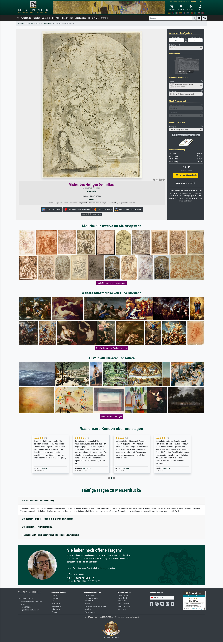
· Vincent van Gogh (123, 595)
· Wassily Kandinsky (123, 604)
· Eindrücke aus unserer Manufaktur (95, 606)
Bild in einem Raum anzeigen (129, 209)
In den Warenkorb (187, 175)
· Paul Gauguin (121, 601)
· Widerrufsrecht (56, 606)
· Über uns (54, 612)
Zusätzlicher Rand (174, 45)
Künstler (36, 18)
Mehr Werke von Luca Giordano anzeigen (111, 348)
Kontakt (104, 18)
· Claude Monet (122, 598)
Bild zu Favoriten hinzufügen (78, 209)
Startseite (21, 24)
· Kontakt (54, 595)
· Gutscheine (88, 609)
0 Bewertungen (96, 214)
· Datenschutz (55, 604)
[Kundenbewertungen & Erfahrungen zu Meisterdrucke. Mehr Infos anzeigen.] (194, 600)
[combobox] (186, 48)
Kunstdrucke (26, 18)
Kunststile (56, 18)
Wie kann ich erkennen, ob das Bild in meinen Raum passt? (47, 518)
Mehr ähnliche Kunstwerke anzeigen (111, 283)
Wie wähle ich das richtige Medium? (37, 526)
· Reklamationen (56, 609)
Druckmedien (80, 18)
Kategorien (46, 18)
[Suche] (194, 18)
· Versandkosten (89, 601)
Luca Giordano (47, 24)
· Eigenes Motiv (89, 595)
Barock (38, 24)
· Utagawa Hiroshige (123, 606)
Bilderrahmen (67, 18)
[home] (18, 18)
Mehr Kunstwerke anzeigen (111, 417)
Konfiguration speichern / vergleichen (186, 135)
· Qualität (87, 604)
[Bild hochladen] (204, 18)
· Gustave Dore (121, 609)
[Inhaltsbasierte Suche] (199, 18)
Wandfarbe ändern (104, 209)
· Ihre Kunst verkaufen (91, 598)
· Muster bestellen (89, 612)
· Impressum (55, 598)
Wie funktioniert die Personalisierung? (39, 500)
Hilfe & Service (93, 18)
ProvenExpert (45, 468)
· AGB (52, 601)
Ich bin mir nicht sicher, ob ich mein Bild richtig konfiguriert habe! (50, 535)
